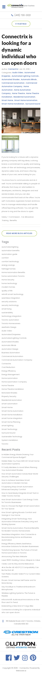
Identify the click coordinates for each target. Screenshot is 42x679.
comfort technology (10, 261)
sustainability (7, 312)
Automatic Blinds (29, 79)
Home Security (8, 279)
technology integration (11, 316)
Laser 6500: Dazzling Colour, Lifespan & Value (21, 560)
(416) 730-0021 (22, 15)
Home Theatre (18, 93)
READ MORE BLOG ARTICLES (19, 233)
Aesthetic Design (9, 327)
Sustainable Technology (12, 436)
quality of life (7, 290)
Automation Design (10, 349)
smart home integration (12, 418)
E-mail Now (21, 24)
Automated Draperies (11, 334)
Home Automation (10, 378)
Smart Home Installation (13, 104)
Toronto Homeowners (11, 323)
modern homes (8, 287)
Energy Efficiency (9, 371)
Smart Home (7, 100)
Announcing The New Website (14, 556)
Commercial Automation (13, 83)
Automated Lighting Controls (25, 76)
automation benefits (10, 250)
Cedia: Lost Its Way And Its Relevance (18, 564)
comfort (5, 258)
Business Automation (11, 352)
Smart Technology (9, 429)
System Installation (10, 440)
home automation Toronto (13, 276)
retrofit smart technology (12, 294)
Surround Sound (32, 104)
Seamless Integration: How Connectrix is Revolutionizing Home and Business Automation (19, 537)
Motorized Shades (9, 393)
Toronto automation (10, 320)
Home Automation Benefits (13, 272)
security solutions (9, 301)
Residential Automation (24, 97)
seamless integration (11, 298)
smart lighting (7, 425)
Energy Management (11, 374)
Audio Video (17, 72)
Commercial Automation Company (17, 360)
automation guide (9, 254)
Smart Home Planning (11, 422)
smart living (6, 309)
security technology (10, 305)
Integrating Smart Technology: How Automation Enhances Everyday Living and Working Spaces (20, 521)
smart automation (10, 403)
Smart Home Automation (25, 100)
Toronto (5, 444)
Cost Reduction (8, 367)
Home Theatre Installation (13, 389)
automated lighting (10, 247)
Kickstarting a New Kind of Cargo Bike (17, 606)
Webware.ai (21, 670)
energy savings (8, 265)
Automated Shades (11, 79)
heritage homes (9, 269)
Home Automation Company (14, 382)
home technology (9, 283)
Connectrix (6, 363)
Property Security (9, 396)
